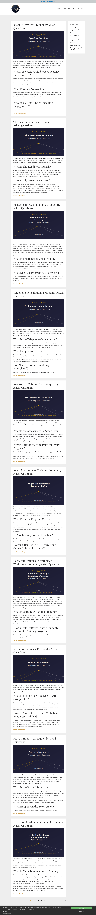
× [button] (94, 906)
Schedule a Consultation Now (48, 1)
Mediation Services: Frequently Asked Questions (35, 650)
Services (59, 8)
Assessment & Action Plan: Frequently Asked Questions (35, 385)
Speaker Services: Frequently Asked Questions (34, 26)
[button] (32, 911)
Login (82, 8)
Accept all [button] (81, 908)
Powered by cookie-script (7, 913)
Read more (59, 907)
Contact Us (76, 8)
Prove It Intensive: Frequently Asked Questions (34, 740)
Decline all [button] (81, 911)
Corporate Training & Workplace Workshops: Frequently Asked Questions (37, 562)
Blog (69, 8)
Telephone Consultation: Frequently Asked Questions (38, 294)
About (65, 8)
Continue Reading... (19, 113)
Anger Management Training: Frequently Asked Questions (37, 471)
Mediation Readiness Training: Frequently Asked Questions (38, 823)
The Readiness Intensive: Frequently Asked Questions (34, 123)
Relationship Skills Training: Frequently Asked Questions (36, 206)
